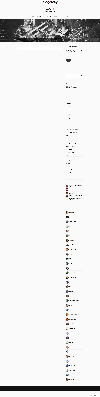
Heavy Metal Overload (71, 138)
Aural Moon (68, 118)
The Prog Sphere (69, 172)
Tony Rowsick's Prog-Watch (72, 175)
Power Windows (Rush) (71, 146)
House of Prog (69, 141)
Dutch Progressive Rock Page (72, 129)
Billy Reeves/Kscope (70, 124)
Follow (68, 60)
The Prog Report (69, 169)
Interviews (55, 16)
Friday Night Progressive (71, 132)
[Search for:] (39, 48)
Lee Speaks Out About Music (72, 143)
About (33, 16)
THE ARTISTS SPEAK (64, 16)
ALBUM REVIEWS (40, 16)
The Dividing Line (69, 163)
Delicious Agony (69, 126)
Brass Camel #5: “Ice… (78, 195)
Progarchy (50, 8)
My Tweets (68, 97)
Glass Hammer (69, 135)
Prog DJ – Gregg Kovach (71, 149)
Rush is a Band (69, 158)
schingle (70, 188)
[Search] (60, 48)
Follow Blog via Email (72, 46)
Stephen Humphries (70, 160)
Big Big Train (68, 121)
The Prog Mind (69, 166)
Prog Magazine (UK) (70, 152)
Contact (49, 16)
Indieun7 (70, 192)
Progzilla (68, 155)
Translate (75, 87)
